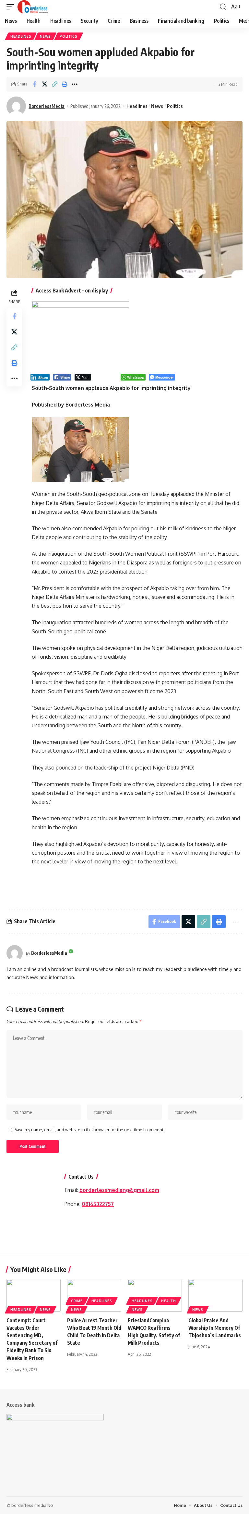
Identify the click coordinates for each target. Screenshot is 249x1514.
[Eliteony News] (33, 7)
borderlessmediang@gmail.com (119, 1190)
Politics (68, 36)
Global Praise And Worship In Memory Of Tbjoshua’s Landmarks (214, 1328)
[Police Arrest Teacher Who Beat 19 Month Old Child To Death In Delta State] (94, 1295)
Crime (77, 1301)
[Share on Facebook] (34, 84)
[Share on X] (44, 84)
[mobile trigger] (12, 7)
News (45, 36)
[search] (223, 6)
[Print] (64, 84)
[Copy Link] (54, 84)
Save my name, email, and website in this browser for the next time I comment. (89, 1129)
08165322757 (98, 1204)
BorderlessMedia (47, 106)
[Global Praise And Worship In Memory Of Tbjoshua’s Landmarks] (215, 1295)
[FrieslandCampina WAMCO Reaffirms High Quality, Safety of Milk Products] (155, 1295)
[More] (74, 84)
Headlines (20, 36)
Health (168, 1301)
